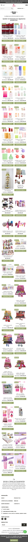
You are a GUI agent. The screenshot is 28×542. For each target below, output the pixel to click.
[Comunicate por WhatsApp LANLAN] (25, 531)
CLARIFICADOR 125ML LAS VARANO (7, 190)
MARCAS (16, 500)
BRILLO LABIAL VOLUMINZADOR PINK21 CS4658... (20, 394)
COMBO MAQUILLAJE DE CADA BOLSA (8, 256)
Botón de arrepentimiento (14, 533)
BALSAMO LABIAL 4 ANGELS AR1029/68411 (7, 470)
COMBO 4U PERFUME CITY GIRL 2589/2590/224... (20, 119)
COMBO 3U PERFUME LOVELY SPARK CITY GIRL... (8, 119)
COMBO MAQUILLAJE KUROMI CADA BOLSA (20, 211)
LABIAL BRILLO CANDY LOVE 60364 (7, 372)
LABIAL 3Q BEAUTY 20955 (20, 324)
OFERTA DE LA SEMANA (7, 500)
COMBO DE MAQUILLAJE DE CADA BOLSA (7, 211)
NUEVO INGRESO (5, 503)
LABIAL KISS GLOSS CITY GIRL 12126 (20, 276)
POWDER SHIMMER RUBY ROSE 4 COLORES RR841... (7, 445)
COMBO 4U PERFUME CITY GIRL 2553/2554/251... (8, 78)
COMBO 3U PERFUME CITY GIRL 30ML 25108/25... (8, 140)
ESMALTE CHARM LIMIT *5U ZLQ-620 (7, 398)
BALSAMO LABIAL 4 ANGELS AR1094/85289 (20, 466)
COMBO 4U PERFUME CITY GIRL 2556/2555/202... (20, 99)
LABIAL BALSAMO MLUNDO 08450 (20, 301)
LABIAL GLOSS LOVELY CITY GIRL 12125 (20, 246)
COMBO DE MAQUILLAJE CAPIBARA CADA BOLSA (20, 186)
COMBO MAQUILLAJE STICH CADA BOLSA (8, 232)
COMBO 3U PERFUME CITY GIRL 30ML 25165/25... (20, 36)
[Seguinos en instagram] (2, 519)
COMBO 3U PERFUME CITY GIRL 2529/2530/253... (8, 99)
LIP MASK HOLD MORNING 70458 (20, 349)
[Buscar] (12, 8)
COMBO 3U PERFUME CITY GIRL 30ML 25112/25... (20, 57)
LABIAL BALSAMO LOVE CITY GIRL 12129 (7, 292)
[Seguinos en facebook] (5, 519)
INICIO (2, 498)
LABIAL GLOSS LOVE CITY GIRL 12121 (8, 272)
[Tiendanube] (14, 529)
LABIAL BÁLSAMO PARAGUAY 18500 (20, 374)
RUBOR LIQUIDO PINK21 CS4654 (8, 425)
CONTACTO (17, 503)
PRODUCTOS (17, 498)
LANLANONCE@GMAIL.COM (9, 511)
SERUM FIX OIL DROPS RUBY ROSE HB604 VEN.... (20, 419)
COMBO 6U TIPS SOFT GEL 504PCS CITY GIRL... (7, 36)
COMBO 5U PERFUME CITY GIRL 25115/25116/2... (20, 140)
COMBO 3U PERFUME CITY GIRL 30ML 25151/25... (8, 57)
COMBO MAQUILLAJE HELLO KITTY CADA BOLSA (20, 232)
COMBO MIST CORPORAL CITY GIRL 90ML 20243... (20, 78)
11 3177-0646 (6, 509)
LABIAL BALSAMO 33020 (7, 326)
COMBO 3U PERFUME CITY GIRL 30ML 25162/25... (8, 161)
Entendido (14, 540)
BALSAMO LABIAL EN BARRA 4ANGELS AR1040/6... (20, 446)
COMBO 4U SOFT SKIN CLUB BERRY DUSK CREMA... (20, 161)
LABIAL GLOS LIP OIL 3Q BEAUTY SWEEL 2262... (7, 349)
